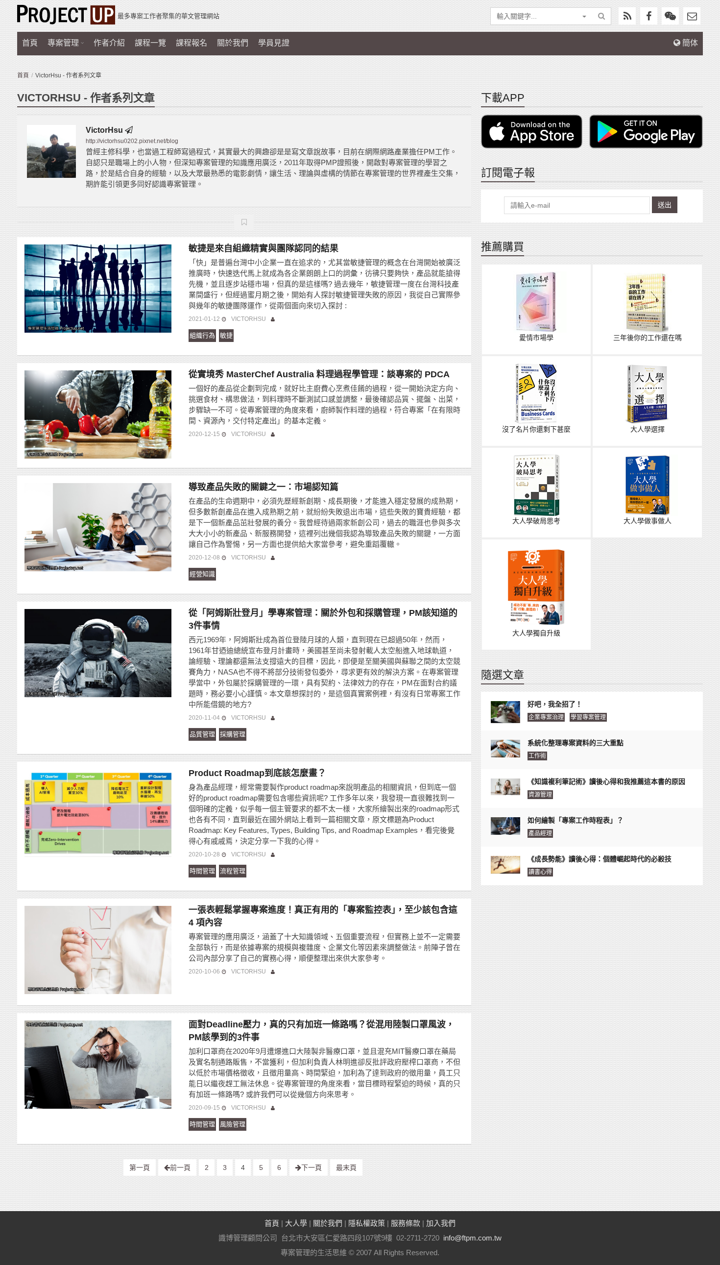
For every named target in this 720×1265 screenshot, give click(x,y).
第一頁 (139, 1167)
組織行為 (202, 335)
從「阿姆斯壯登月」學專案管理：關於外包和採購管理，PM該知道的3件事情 (323, 619)
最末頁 (346, 1167)
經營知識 (202, 574)
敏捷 (226, 335)
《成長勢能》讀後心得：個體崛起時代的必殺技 (600, 859)
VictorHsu (104, 130)
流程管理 (232, 871)
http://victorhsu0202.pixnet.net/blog (132, 141)
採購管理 (232, 734)
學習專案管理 (588, 717)
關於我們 (232, 43)
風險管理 (232, 1124)
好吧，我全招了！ (555, 704)
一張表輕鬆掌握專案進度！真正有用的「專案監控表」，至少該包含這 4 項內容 (323, 916)
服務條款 (405, 1223)
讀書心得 (540, 872)
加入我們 (441, 1223)
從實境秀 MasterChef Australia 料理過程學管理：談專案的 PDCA (319, 374)
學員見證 (273, 43)
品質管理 (202, 734)
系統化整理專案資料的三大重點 (576, 743)
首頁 (30, 43)
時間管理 (202, 871)
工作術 (537, 756)
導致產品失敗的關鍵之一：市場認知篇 (263, 487)
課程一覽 (150, 43)
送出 (665, 205)
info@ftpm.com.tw (472, 1238)
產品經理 (540, 833)
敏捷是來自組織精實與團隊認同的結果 (263, 248)
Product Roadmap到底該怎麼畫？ (257, 773)
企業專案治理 (546, 717)
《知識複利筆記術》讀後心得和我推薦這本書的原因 (606, 781)
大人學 (296, 1223)
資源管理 (540, 794)
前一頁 (180, 1167)
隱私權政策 (366, 1223)
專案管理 (63, 43)
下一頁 (311, 1167)
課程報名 (191, 43)
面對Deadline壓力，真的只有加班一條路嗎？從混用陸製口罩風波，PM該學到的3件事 (322, 1031)
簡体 (689, 43)
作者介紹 (109, 43)
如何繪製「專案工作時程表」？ (576, 820)
